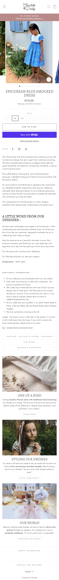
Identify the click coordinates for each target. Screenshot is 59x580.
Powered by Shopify (29, 577)
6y (37, 118)
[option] (29, 17)
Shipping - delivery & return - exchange (29, 336)
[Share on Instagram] (19, 149)
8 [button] (35, 86)
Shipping (21, 104)
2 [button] (22, 86)
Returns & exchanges (29, 348)
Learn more (29, 414)
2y (8, 118)
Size (29, 113)
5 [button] (29, 86)
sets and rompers (32, 256)
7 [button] (33, 86)
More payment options (29, 141)
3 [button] (24, 86)
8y (51, 118)
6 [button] (31, 86)
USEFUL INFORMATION (29, 551)
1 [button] (19, 86)
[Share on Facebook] (12, 149)
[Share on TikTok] (25, 149)
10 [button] (39, 86)
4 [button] (26, 86)
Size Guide (29, 342)
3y (15, 118)
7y (44, 118)
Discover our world (29, 539)
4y (22, 118)
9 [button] (37, 86)
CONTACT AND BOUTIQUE (29, 565)
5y (30, 118)
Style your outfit (29, 478)
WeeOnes (36, 251)
